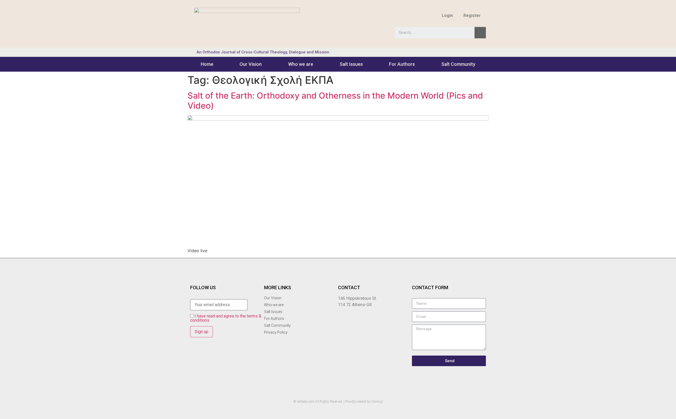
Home (207, 64)
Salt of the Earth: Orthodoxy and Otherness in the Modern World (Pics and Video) (335, 100)
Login (447, 15)
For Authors (402, 64)
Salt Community (458, 64)
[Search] (480, 32)
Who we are (300, 64)
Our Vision (251, 64)
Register (472, 15)
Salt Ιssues (351, 64)
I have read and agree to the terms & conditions (225, 318)
